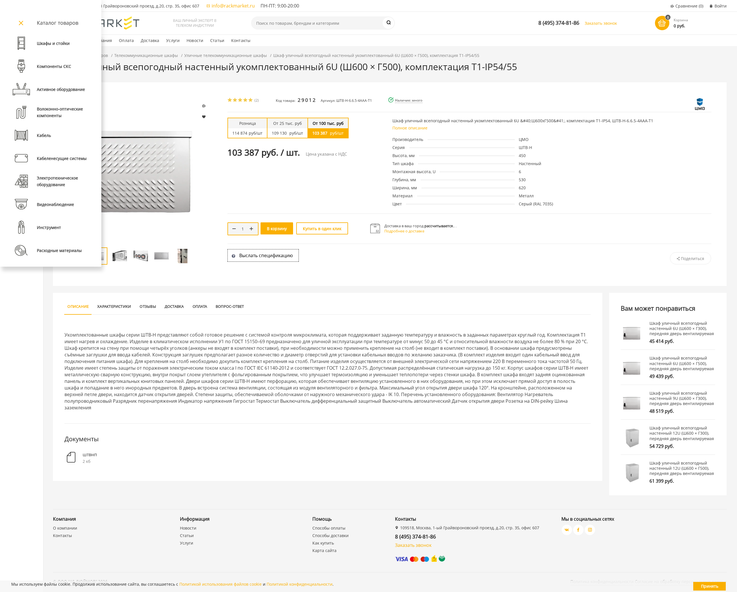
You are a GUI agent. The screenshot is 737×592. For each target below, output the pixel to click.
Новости (195, 40)
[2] (235, 100)
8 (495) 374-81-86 (558, 22)
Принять (709, 586)
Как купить (323, 543)
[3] (240, 100)
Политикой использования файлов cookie (220, 584)
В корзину (277, 228)
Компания (102, 40)
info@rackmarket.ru (233, 6)
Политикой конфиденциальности (300, 584)
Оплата (126, 40)
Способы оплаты (328, 528)
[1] (230, 100)
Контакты (240, 40)
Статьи (217, 40)
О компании (65, 528)
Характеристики (114, 306)
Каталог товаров (57, 22)
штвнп (90, 454)
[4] (245, 100)
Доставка (150, 40)
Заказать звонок (601, 23)
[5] (250, 100)
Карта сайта (324, 550)
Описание (78, 306)
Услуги (173, 40)
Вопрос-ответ (230, 306)
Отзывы (148, 306)
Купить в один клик (322, 228)
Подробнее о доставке (404, 231)
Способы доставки (330, 535)
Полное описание (410, 128)
